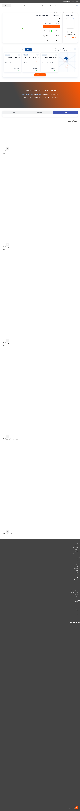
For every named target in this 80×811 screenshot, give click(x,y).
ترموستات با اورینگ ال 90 (10, 343)
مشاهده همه (28, 49)
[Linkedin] (75, 554)
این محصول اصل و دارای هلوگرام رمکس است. (50, 23)
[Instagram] (78, 554)
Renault (4, 153)
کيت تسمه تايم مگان (8, 533)
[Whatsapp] (77, 554)
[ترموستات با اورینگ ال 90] (15, 294)
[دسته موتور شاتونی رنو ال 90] (15, 134)
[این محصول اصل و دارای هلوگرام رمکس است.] (59, 23)
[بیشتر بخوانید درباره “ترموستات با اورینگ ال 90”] (7, 340)
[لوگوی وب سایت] (75, 5)
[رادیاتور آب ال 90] (15, 198)
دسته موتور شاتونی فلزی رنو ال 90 (12, 439)
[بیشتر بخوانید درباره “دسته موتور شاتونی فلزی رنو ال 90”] (7, 436)
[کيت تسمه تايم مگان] (15, 485)
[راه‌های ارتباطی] (76, 807)
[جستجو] (11, 5)
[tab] (65, 112)
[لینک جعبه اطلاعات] (2, 1)
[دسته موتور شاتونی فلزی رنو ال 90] (15, 390)
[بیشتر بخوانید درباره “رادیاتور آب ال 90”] (7, 244)
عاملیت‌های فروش (7, 5)
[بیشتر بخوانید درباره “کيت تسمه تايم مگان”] (7, 531)
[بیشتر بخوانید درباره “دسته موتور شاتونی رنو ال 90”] (7, 148)
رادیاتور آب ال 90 (7, 247)
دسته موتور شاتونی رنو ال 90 (11, 150)
